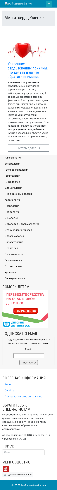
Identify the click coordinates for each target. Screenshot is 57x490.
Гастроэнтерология (16, 169)
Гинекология (12, 181)
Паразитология (14, 241)
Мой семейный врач (20, 3)
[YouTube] (5, 468)
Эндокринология (15, 278)
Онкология (11, 217)
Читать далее (28, 148)
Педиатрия (11, 248)
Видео (8, 384)
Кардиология (13, 199)
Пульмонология (14, 254)
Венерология (12, 163)
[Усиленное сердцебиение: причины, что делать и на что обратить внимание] (27, 48)
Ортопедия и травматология (22, 223)
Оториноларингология (18, 229)
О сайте (9, 390)
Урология (10, 272)
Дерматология (13, 187)
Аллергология (13, 157)
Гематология (12, 175)
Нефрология (12, 211)
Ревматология (13, 260)
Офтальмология (14, 235)
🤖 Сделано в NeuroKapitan (18, 474)
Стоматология (13, 266)
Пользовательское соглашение (23, 396)
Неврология (12, 205)
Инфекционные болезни (19, 193)
